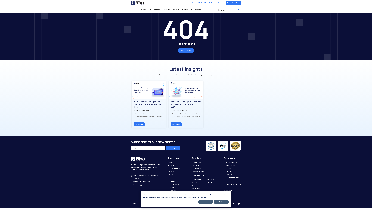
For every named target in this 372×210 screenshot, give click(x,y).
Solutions (156, 10)
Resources (185, 10)
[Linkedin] (238, 203)
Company (144, 10)
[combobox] (229, 10)
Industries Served (170, 10)
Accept (205, 202)
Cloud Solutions (199, 175)
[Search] (239, 10)
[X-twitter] (233, 203)
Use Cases (198, 10)
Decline (221, 202)
